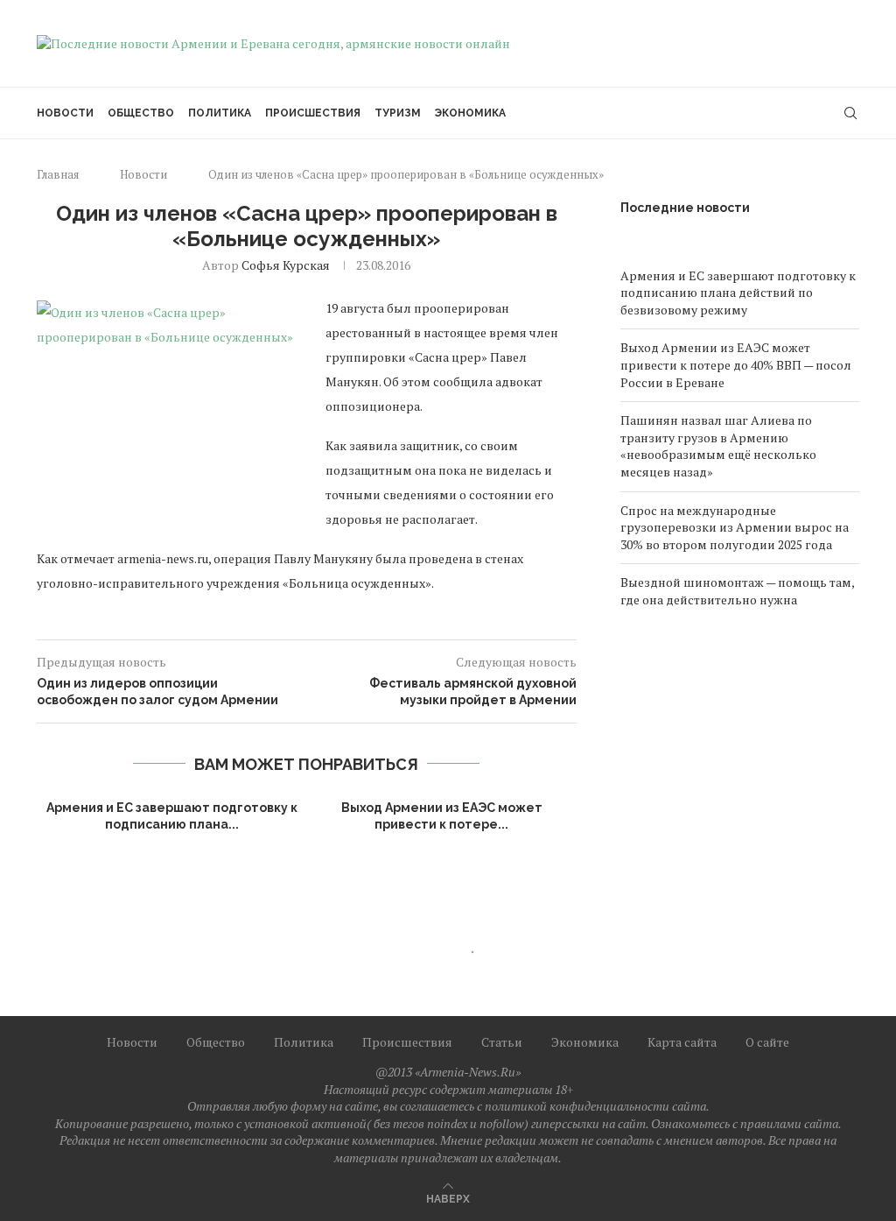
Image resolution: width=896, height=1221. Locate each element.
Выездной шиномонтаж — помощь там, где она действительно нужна (737, 591)
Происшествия (312, 113)
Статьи (501, 1042)
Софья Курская (286, 265)
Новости (65, 113)
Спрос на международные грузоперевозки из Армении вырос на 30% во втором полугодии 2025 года (734, 527)
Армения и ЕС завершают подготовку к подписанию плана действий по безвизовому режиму (738, 292)
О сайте (767, 1042)
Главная (58, 174)
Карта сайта (682, 1042)
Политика (219, 113)
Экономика (470, 113)
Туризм (397, 113)
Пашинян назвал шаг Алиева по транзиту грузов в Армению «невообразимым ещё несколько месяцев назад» (718, 446)
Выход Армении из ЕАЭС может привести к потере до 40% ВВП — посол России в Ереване (735, 364)
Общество (141, 113)
